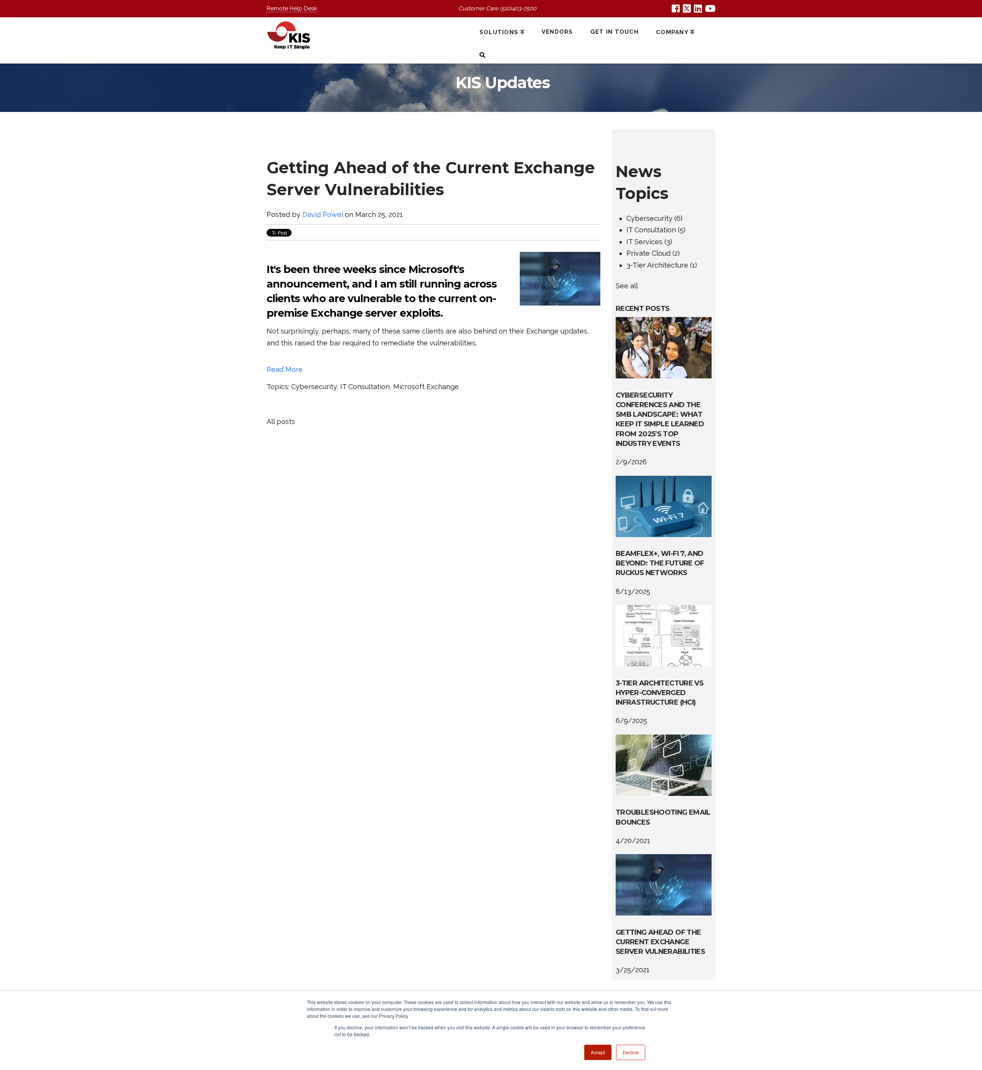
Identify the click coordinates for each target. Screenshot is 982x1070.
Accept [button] (598, 1052)
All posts (281, 421)
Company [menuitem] (672, 32)
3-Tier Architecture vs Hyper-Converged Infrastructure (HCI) (660, 693)
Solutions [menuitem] (498, 32)
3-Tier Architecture (661, 265)
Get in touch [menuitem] (614, 31)
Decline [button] (631, 1052)
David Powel (322, 214)
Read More (285, 369)
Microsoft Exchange (426, 387)
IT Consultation (365, 387)
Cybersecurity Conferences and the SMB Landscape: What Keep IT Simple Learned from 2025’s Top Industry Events (660, 419)
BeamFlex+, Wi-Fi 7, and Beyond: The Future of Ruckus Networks (660, 563)
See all (627, 286)
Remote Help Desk (292, 8)
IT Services (649, 242)
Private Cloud (653, 253)
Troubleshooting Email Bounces (663, 817)
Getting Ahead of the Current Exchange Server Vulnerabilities (660, 942)
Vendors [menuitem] (557, 31)
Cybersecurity (314, 387)
